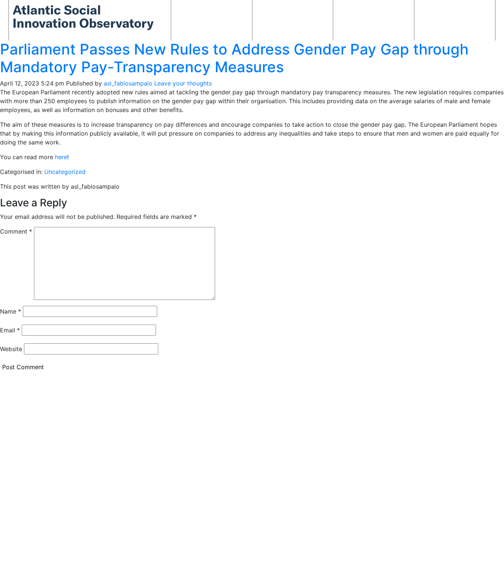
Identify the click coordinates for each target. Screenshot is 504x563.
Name (10, 311)
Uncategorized (65, 171)
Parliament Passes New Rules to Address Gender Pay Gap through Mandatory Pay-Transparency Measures (234, 58)
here (61, 157)
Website (11, 349)
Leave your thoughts (183, 83)
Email (10, 330)
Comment (16, 231)
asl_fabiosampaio (128, 83)
